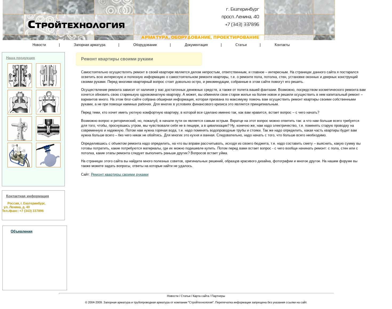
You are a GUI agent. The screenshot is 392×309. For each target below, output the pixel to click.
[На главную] (49, 10)
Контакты (282, 45)
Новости (39, 45)
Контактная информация (27, 196)
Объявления (22, 231)
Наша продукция (20, 58)
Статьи (241, 45)
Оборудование (145, 45)
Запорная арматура (89, 45)
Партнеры (218, 296)
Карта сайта (201, 296)
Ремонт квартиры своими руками (120, 174)
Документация (196, 45)
